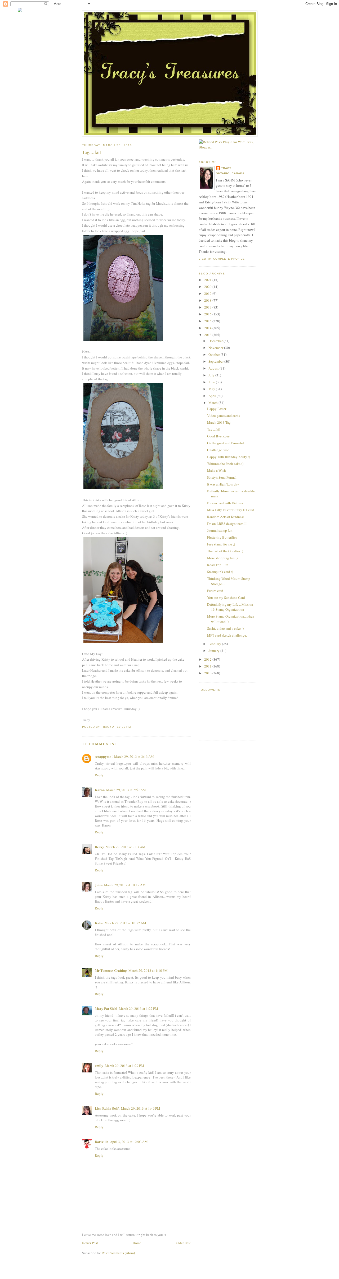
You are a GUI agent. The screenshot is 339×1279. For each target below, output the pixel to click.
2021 (208, 279)
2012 (208, 659)
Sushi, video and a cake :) (225, 628)
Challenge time (218, 449)
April (212, 395)
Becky (99, 846)
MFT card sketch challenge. (227, 635)
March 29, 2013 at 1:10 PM (148, 970)
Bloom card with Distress (225, 503)
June (212, 382)
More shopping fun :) (222, 558)
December (216, 340)
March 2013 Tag (219, 422)
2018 (208, 300)
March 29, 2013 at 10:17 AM (125, 885)
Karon (100, 789)
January (214, 650)
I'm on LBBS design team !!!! (227, 523)
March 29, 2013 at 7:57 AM (126, 789)
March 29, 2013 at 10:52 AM (125, 923)
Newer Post (90, 1242)
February (215, 643)
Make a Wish (216, 470)
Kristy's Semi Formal (222, 477)
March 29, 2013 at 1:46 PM (140, 1108)
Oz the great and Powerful (225, 443)
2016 (208, 314)
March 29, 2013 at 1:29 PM (124, 1065)
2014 (208, 327)
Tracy (226, 168)
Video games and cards (223, 415)
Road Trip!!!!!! (217, 564)
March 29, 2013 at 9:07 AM (125, 846)
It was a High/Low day (223, 484)
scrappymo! (104, 756)
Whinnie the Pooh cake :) (225, 463)
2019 (208, 293)
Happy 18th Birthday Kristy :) (228, 456)
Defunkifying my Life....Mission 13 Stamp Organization (230, 607)
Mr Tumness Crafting (111, 970)
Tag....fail (213, 429)
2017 (208, 307)
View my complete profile (222, 258)
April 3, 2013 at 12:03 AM (129, 1141)
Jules (98, 884)
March (213, 402)
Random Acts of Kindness (225, 516)
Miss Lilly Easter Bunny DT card (230, 509)
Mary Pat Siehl (106, 1008)
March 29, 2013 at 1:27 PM (138, 1008)
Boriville (101, 1141)
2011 (208, 666)
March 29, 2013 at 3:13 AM (134, 756)
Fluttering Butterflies (222, 537)
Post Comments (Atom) (118, 1252)
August (214, 368)
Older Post (183, 1242)
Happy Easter (216, 408)
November (216, 347)
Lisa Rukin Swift (107, 1108)
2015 (208, 321)
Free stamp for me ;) (221, 544)
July (211, 375)
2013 (208, 334)
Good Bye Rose (218, 436)
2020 (208, 286)
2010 (208, 673)
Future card (215, 590)
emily (99, 1065)
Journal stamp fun (220, 530)
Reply (99, 775)
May (212, 388)
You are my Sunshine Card (226, 597)
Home (137, 1242)
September (216, 361)
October (214, 354)
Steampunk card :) (220, 571)
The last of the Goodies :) (225, 551)
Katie (99, 922)
